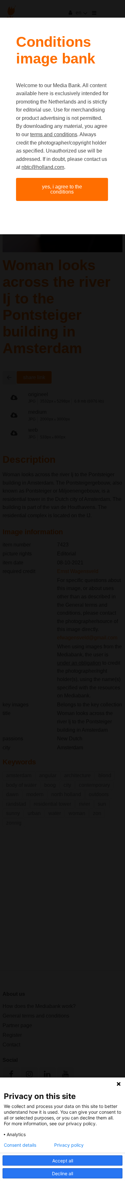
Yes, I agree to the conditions (62, 189)
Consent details (20, 1145)
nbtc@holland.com (42, 167)
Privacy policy (69, 1145)
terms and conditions (53, 134)
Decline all (62, 1173)
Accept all (62, 1160)
